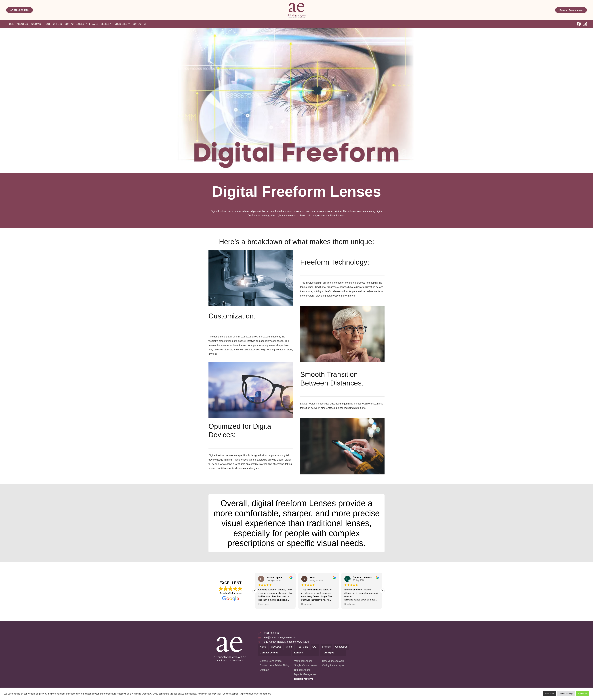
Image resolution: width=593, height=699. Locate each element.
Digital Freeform (303, 679)
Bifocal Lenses (302, 670)
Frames (326, 646)
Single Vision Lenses (306, 665)
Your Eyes (328, 652)
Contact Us (341, 646)
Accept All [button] (582, 694)
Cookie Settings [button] (566, 694)
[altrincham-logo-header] (296, 10)
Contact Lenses (269, 652)
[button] (255, 590)
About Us (276, 646)
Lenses (298, 652)
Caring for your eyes (333, 665)
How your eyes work (333, 661)
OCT (315, 646)
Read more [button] (255, 604)
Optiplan (264, 670)
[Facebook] (579, 24)
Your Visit (302, 646)
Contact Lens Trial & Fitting (274, 665)
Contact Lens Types (271, 661)
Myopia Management (305, 674)
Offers (289, 646)
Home (263, 646)
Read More (549, 694)
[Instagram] (585, 24)
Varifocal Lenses (303, 661)
